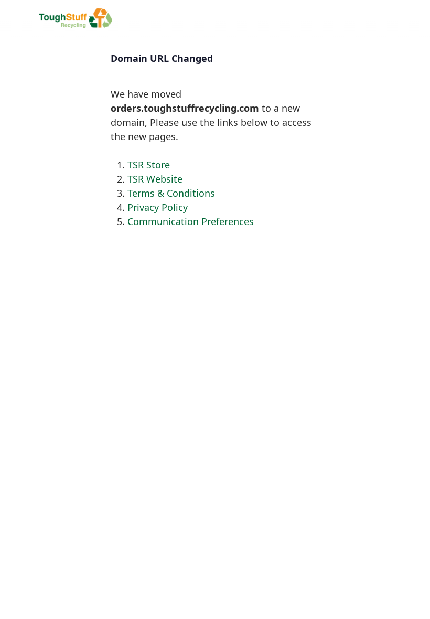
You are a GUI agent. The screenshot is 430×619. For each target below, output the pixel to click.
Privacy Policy (157, 207)
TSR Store (148, 164)
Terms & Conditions (171, 193)
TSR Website (154, 179)
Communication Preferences (190, 221)
